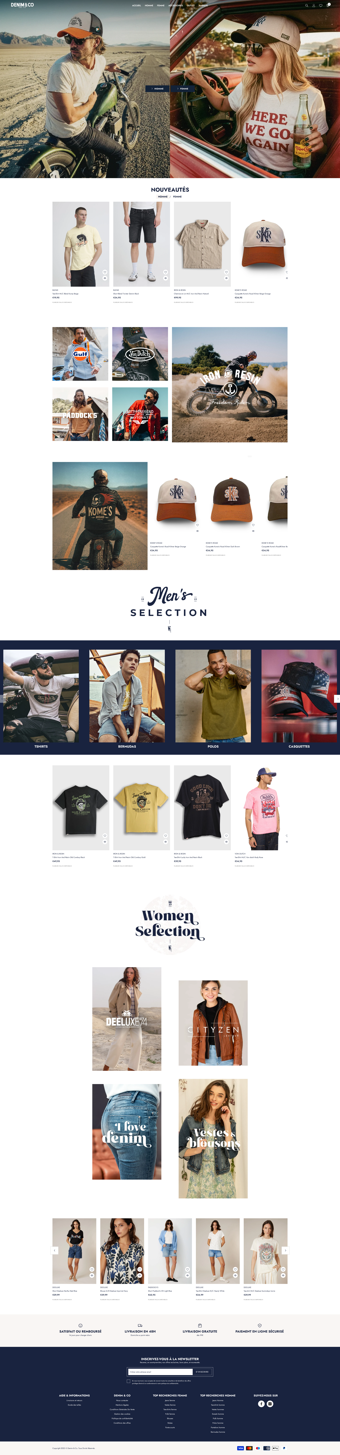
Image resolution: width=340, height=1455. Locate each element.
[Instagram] (270, 1404)
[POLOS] (213, 696)
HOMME (159, 88)
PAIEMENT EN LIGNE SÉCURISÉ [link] (259, 1331)
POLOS (213, 746)
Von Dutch (240, 853)
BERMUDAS (127, 746)
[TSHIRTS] (41, 696)
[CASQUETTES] (299, 696)
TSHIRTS (41, 746)
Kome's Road (241, 290)
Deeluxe (56, 1287)
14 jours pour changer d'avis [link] (80, 1335)
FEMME (183, 88)
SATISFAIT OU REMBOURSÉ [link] (80, 1331)
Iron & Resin (180, 290)
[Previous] (54, 1250)
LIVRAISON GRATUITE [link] (200, 1331)
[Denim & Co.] (170, 609)
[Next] (286, 1250)
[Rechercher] (307, 5)
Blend (55, 290)
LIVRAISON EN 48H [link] (140, 1331)
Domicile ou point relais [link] (140, 1335)
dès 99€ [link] (200, 1335)
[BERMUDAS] (127, 696)
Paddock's (153, 1287)
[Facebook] (261, 1404)
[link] (80, 1325)
